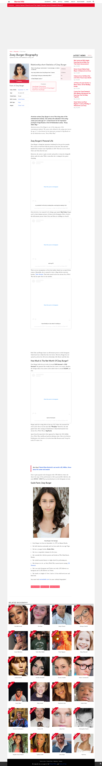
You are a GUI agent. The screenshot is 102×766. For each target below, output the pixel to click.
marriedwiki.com (44, 579)
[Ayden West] (83, 701)
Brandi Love (29, 5)
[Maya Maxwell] (83, 650)
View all (90, 55)
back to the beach (51, 417)
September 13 (21, 89)
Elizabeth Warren (56, 5)
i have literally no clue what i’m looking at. (51, 323)
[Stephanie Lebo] (62, 701)
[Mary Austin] (40, 701)
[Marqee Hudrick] (83, 624)
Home (11, 51)
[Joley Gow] (62, 727)
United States (21, 99)
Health (73, 1)
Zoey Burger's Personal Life (39, 86)
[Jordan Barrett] (18, 675)
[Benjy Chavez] (62, 624)
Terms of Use (62, 764)
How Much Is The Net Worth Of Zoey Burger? (43, 88)
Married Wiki (19, 2)
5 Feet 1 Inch (21, 105)
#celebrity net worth (35, 586)
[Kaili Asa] (83, 752)
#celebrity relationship (54, 586)
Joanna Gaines (19, 5)
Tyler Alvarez (39, 274)
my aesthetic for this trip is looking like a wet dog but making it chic (51, 205)
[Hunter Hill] (40, 727)
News (54, 1)
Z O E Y (43, 208)
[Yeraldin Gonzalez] (40, 675)
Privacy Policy (53, 764)
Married (67, 1)
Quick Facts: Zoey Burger (38, 89)
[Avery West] (18, 701)
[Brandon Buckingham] (18, 727)
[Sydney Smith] (40, 752)
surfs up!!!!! (51, 263)
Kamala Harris (45, 5)
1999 (27, 89)
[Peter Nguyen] (62, 650)
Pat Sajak (37, 5)
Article (60, 1)
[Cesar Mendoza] (18, 650)
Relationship (80, 1)
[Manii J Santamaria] (83, 675)
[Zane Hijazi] (62, 752)
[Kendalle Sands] (18, 624)
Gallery (89, 1)
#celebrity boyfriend (45, 586)
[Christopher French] (83, 727)
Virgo (19, 102)
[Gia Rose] (40, 624)
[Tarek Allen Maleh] (40, 650)
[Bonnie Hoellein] (62, 675)
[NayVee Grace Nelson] (18, 752)
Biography (48, 1)
